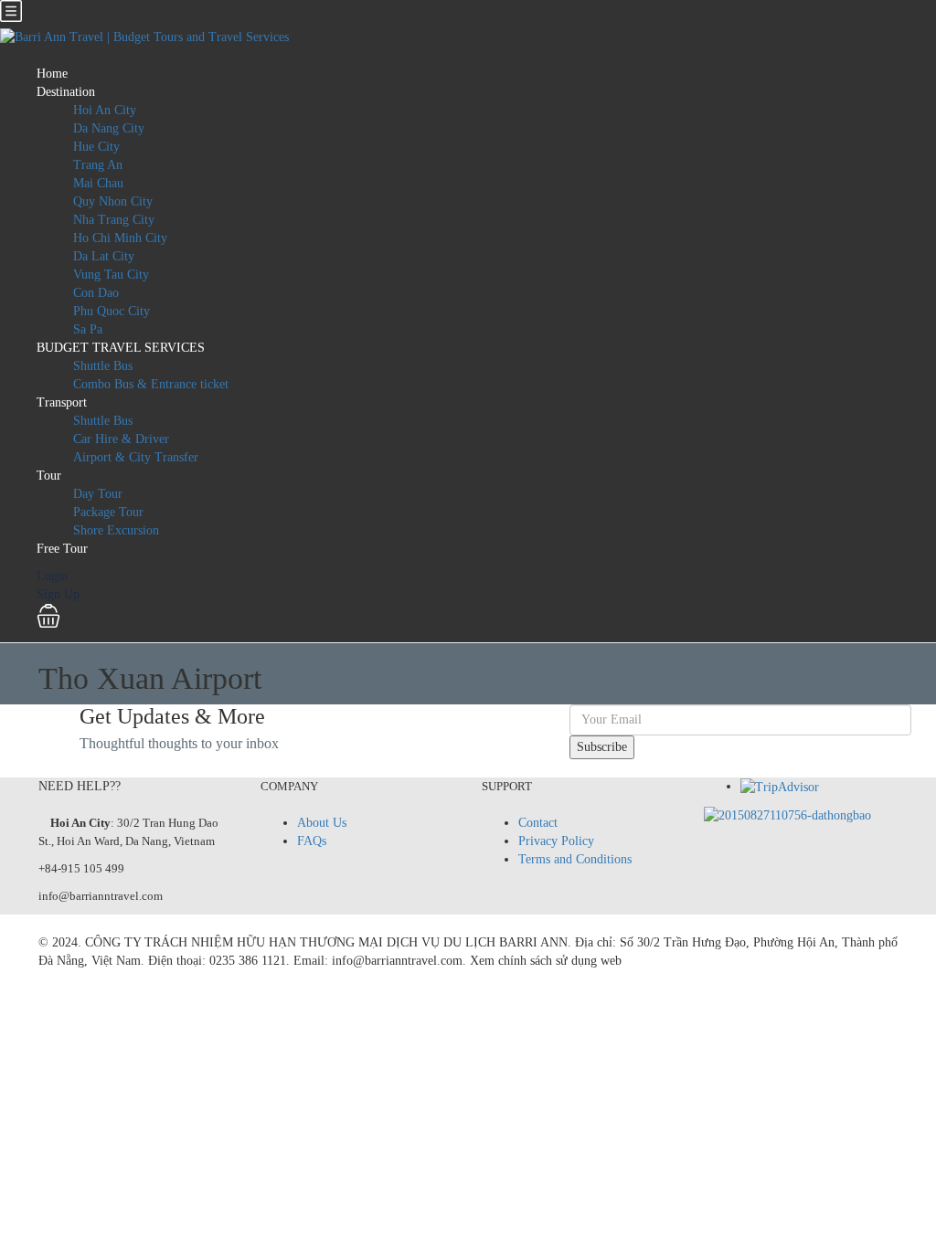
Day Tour (97, 494)
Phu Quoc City (111, 311)
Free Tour (62, 548)
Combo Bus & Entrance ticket (151, 384)
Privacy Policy (556, 841)
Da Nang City (108, 128)
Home (52, 73)
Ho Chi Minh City (120, 238)
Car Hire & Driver (121, 439)
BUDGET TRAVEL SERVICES (121, 347)
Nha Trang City (113, 220)
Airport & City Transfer (135, 457)
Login (52, 576)
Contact (538, 823)
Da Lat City (103, 256)
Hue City (96, 146)
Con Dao (96, 293)
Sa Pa (87, 329)
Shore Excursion (116, 530)
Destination (66, 92)
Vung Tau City (111, 274)
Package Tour (108, 512)
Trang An (97, 165)
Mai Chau (98, 183)
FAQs (311, 841)
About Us (321, 823)
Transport (62, 402)
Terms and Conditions (575, 859)
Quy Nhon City (113, 201)
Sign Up (58, 594)
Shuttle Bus (103, 366)
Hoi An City (104, 110)
